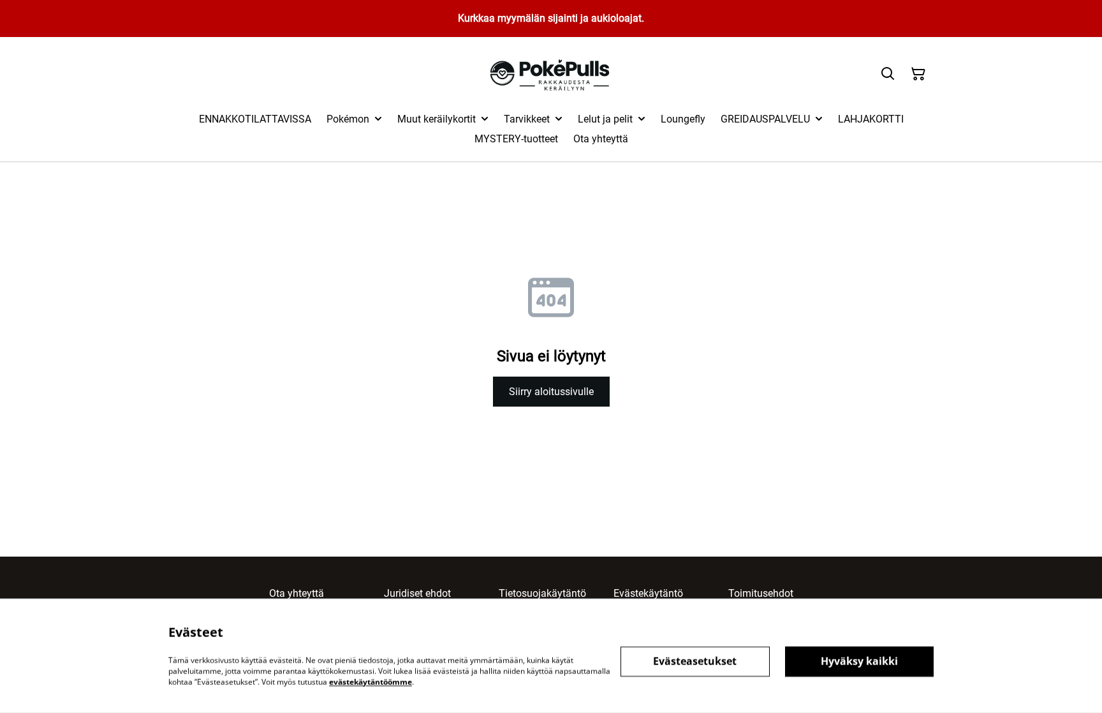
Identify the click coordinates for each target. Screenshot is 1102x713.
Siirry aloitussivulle (551, 392)
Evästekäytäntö (648, 593)
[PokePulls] (551, 74)
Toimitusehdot (760, 593)
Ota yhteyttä (296, 593)
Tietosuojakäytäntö (542, 593)
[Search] (887, 74)
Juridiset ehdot (417, 593)
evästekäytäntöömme (370, 681)
